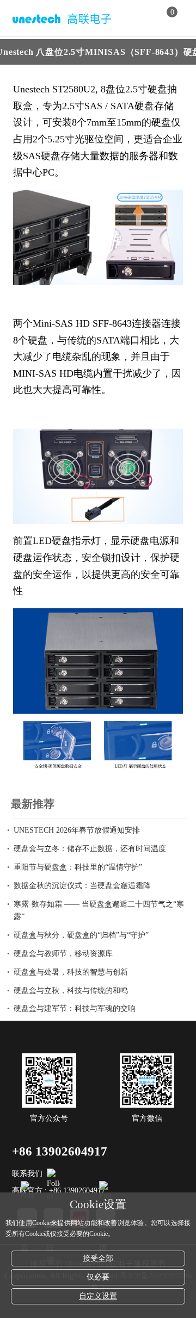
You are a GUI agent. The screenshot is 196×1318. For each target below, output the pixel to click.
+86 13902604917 (59, 1151)
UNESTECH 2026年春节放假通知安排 (77, 830)
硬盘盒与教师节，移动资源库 (63, 954)
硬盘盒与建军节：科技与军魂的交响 (75, 1008)
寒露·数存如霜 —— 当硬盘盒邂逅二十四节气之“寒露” (99, 910)
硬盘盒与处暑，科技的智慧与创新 (71, 972)
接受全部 (98, 1258)
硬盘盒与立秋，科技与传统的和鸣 (71, 990)
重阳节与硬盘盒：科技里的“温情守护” (78, 867)
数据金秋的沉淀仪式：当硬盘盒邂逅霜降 (82, 886)
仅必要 (98, 1277)
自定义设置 (98, 1296)
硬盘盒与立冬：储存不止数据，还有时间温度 (90, 849)
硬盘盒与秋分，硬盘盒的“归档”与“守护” (81, 935)
